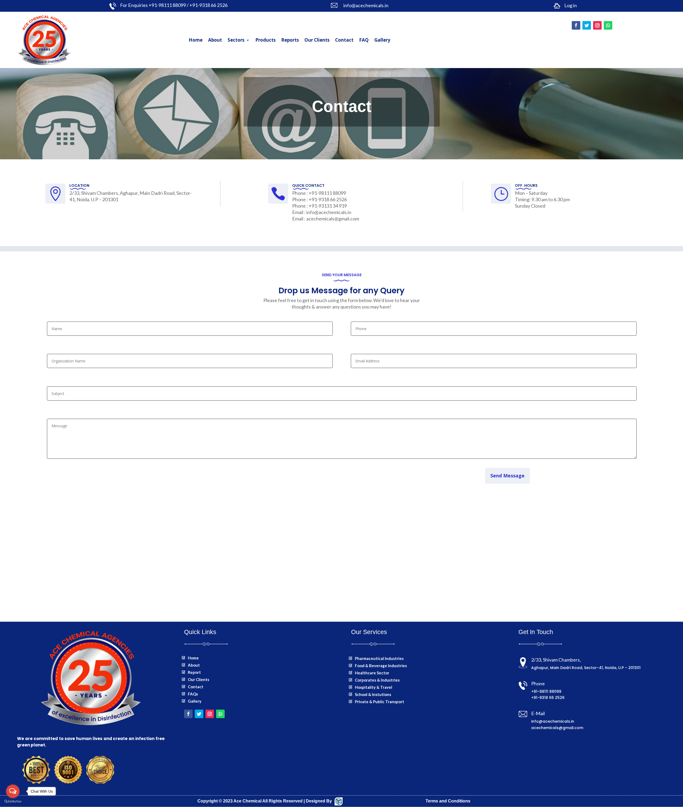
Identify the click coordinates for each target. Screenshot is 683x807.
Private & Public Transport (379, 701)
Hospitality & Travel (373, 687)
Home (195, 40)
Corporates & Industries (377, 680)
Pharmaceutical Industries (379, 658)
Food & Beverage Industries (381, 665)
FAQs (193, 693)
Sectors (236, 40)
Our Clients (316, 40)
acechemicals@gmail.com (557, 727)
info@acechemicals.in (552, 721)
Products (265, 40)
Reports (290, 40)
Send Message (507, 475)
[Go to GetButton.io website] (12, 801)
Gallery (382, 40)
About (215, 40)
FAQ (364, 40)
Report (194, 672)
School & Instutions (373, 694)
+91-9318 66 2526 (548, 697)
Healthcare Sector (372, 672)
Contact (344, 40)
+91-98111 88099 (546, 691)
